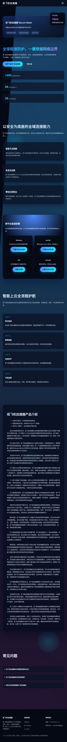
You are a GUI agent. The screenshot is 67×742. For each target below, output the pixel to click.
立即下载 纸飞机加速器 (12, 64)
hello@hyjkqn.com (55, 722)
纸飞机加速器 (8, 735)
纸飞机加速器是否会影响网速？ (16, 677)
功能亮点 (26, 722)
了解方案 (29, 64)
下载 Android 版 (48, 269)
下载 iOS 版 (19, 269)
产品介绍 (26, 729)
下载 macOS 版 (48, 249)
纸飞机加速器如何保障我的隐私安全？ (18, 669)
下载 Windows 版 (19, 249)
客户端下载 (27, 725)
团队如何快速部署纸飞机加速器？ (16, 685)
